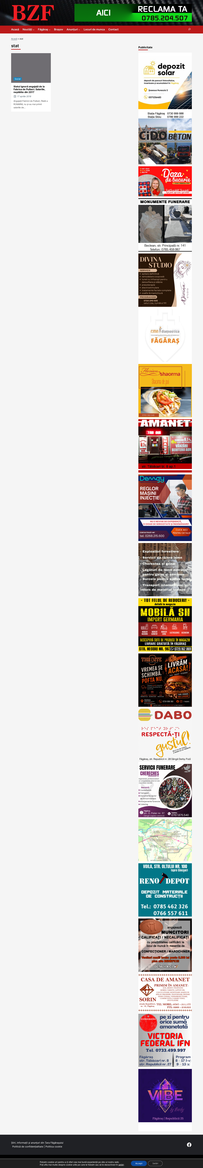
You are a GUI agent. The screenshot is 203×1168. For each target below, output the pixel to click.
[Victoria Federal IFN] (165, 1066)
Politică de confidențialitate (27, 1146)
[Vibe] (165, 1121)
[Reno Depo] (165, 915)
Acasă (14, 38)
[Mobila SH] (165, 650)
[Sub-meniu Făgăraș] (50, 30)
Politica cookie (53, 1146)
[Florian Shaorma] (165, 416)
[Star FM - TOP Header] (133, 20)
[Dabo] (165, 761)
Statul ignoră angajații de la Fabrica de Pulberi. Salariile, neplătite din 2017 (29, 89)
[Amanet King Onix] (165, 471)
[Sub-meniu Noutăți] (33, 30)
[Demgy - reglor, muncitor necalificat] (165, 540)
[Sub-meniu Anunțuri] (79, 30)
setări (121, 1164)
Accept (138, 1163)
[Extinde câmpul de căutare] (189, 29)
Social (18, 79)
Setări (155, 1163)
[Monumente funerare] (165, 250)
